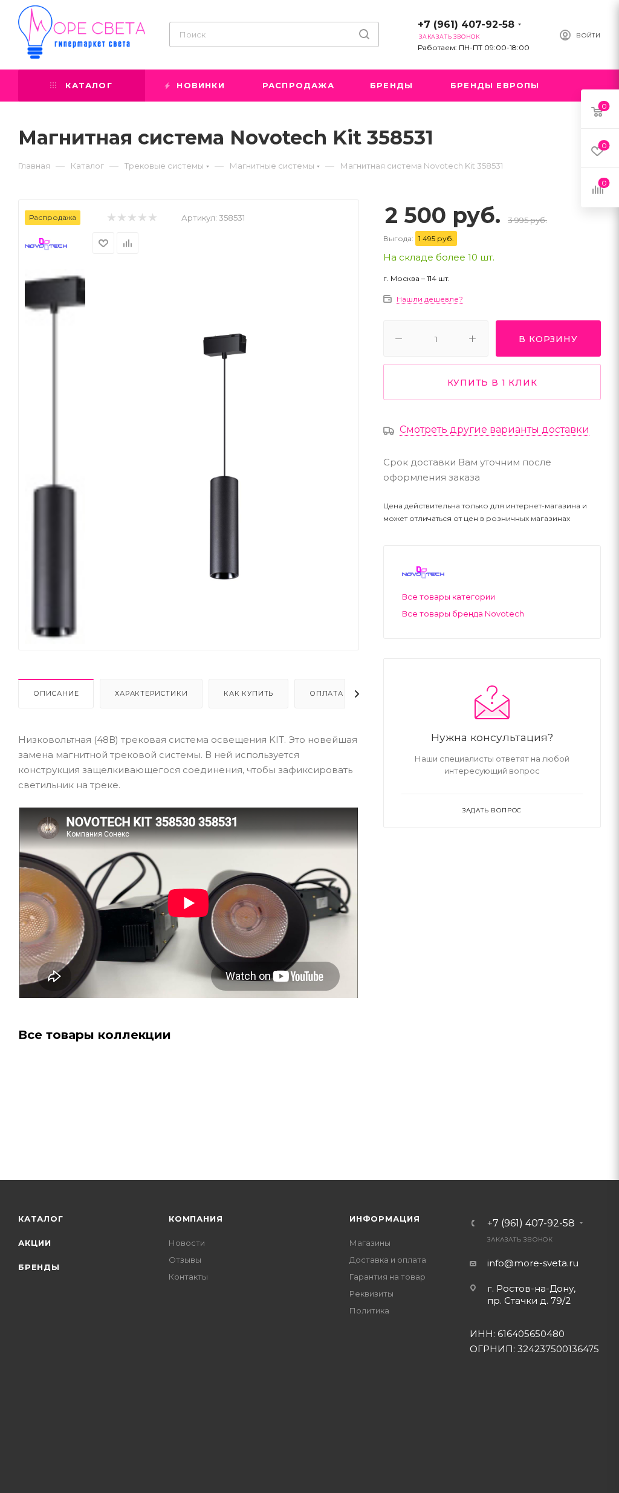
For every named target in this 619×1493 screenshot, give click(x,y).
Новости (187, 1243)
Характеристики (151, 693)
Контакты (188, 1276)
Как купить (248, 693)
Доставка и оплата (387, 1260)
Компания (195, 1218)
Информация (384, 1218)
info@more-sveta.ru (532, 1263)
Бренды (39, 1267)
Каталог (40, 1218)
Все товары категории (448, 596)
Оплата (326, 693)
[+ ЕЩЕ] (580, 86)
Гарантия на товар (387, 1276)
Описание (56, 693)
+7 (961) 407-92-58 (466, 24)
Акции (34, 1243)
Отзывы (185, 1260)
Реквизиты (371, 1293)
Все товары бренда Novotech (463, 613)
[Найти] (364, 34)
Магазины (370, 1243)
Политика (369, 1310)
